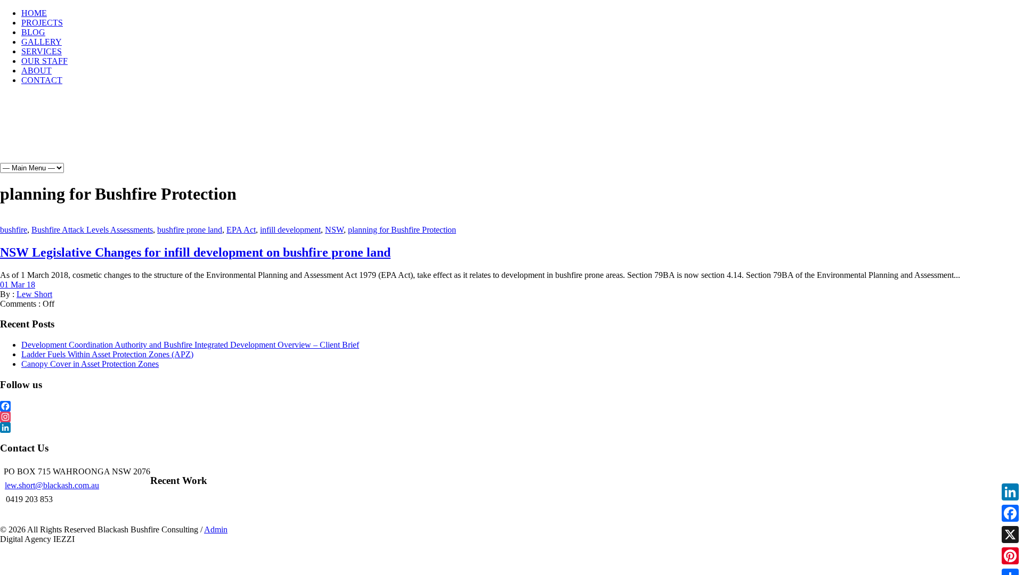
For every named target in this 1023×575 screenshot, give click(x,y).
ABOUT (36, 70)
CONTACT (41, 80)
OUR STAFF (44, 60)
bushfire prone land (189, 229)
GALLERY (41, 41)
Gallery (166, 133)
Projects (82, 133)
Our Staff (264, 133)
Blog (124, 133)
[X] (1010, 534)
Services (214, 133)
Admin (216, 529)
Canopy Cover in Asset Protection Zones (90, 363)
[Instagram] (511, 417)
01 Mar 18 (17, 284)
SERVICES (41, 51)
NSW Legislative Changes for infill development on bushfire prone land (195, 252)
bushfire (13, 229)
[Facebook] (511, 406)
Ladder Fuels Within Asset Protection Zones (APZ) (107, 354)
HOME (34, 13)
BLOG (33, 32)
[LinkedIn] (1010, 492)
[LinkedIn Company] (511, 427)
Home (38, 133)
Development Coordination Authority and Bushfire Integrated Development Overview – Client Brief (190, 344)
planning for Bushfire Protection (402, 229)
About (310, 133)
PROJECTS (42, 22)
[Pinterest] (1010, 555)
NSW (334, 229)
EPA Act (241, 229)
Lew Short (34, 294)
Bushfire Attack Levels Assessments (92, 229)
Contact (355, 133)
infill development (290, 229)
